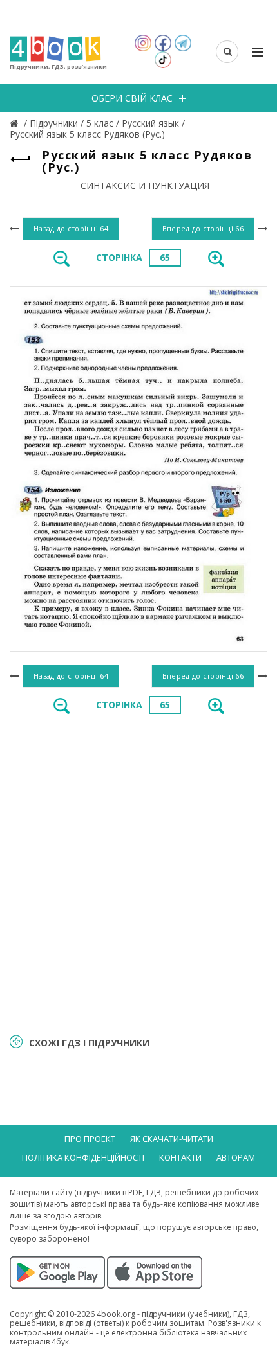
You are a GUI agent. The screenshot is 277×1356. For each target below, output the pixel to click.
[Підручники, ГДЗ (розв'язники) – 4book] (15, 123)
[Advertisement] (138, 873)
